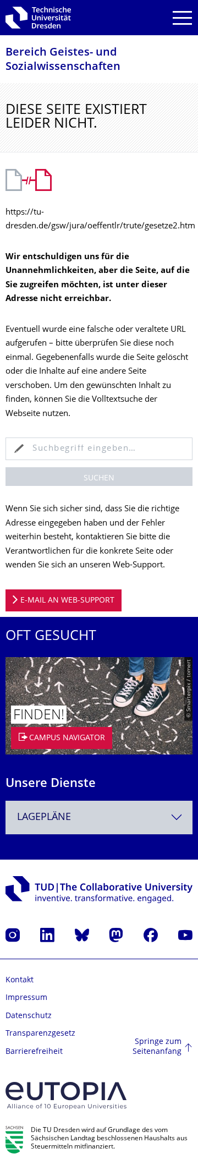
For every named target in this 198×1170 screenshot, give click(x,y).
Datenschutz (29, 1016)
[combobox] (99, 817)
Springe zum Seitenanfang (157, 1047)
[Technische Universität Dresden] (38, 17)
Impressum (26, 998)
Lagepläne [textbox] (44, 817)
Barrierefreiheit (34, 1052)
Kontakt (20, 980)
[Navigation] (182, 18)
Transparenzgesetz (40, 1033)
